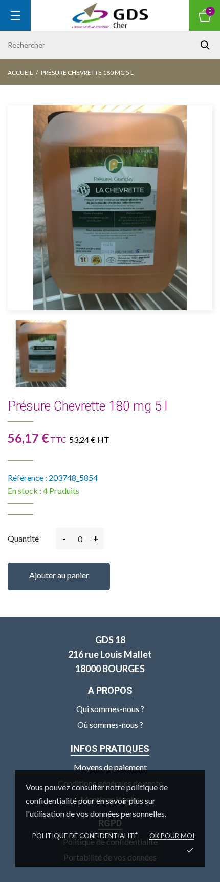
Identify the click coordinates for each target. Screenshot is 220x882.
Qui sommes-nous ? (110, 709)
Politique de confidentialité (85, 836)
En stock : (24, 491)
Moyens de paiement (110, 767)
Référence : (27, 477)
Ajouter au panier (59, 575)
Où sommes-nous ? (110, 724)
